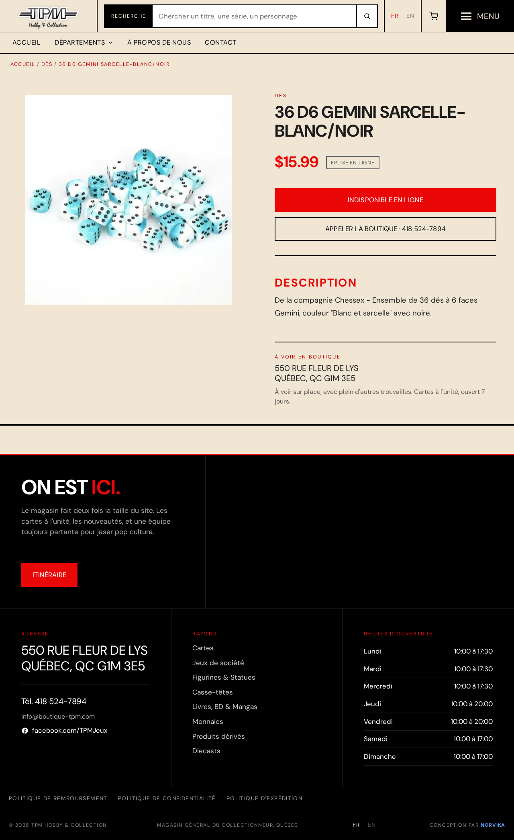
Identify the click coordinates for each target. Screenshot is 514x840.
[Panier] (433, 16)
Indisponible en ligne (386, 199)
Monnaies (207, 721)
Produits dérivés (218, 736)
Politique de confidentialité (167, 798)
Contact (220, 42)
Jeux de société (218, 662)
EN (410, 15)
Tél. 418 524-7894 (53, 701)
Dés (47, 64)
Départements (80, 42)
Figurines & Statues (223, 677)
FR (395, 15)
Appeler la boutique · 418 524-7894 (385, 228)
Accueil (26, 42)
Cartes (203, 647)
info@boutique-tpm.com (58, 716)
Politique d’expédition (264, 798)
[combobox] (254, 16)
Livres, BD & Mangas (224, 706)
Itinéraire (49, 574)
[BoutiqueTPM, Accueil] (49, 16)
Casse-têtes (212, 692)
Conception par (467, 825)
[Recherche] (366, 16)
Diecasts (206, 750)
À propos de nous (159, 42)
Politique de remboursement (58, 798)
